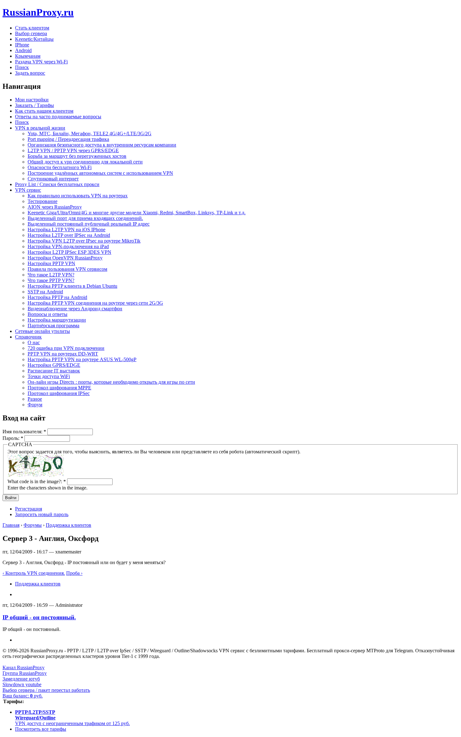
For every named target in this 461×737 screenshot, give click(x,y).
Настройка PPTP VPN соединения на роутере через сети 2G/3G (95, 303)
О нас (34, 342)
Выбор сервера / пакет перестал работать (46, 690)
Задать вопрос (30, 73)
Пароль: (13, 438)
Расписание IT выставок (54, 370)
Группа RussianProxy (25, 673)
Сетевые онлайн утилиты (42, 331)
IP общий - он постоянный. (39, 617)
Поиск (22, 67)
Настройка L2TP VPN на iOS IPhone (66, 229)
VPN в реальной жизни (40, 128)
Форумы (33, 525)
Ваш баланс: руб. (23, 695)
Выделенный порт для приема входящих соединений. (85, 218)
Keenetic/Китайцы (34, 39)
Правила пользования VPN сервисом (67, 269)
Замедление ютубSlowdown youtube (22, 681)
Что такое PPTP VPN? (51, 280)
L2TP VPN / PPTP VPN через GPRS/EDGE (73, 150)
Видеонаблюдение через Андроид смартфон (75, 308)
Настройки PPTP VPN (51, 263)
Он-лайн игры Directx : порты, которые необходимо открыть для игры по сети (111, 382)
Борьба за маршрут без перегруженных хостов (77, 156)
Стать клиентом (32, 27)
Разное (35, 399)
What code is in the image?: (37, 481)
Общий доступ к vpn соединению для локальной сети (85, 161)
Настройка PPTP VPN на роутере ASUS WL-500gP (82, 359)
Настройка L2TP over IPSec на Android (69, 235)
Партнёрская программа (53, 325)
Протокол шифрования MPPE (59, 387)
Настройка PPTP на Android (57, 297)
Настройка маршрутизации (57, 320)
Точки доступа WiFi (49, 376)
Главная (11, 525)
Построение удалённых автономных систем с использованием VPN (100, 173)
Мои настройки (32, 99)
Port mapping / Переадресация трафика (68, 139)
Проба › (74, 573)
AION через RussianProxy (55, 207)
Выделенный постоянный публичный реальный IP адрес (89, 224)
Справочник (28, 336)
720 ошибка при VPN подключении (66, 348)
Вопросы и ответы (47, 314)
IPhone (22, 44)
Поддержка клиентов (68, 525)
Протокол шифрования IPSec (59, 393)
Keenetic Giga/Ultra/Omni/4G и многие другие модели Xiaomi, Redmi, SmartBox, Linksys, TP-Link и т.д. (137, 212)
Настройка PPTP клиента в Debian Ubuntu (72, 286)
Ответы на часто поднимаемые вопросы (58, 116)
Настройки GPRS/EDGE (54, 365)
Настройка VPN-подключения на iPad (68, 246)
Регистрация (28, 508)
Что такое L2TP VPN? (51, 274)
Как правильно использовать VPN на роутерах (78, 195)
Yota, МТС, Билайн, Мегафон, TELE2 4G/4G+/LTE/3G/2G (89, 133)
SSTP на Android (45, 291)
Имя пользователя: (24, 431)
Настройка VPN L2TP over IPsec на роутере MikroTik (84, 240)
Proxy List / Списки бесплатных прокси (57, 184)
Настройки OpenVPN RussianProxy (65, 257)
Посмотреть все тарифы (40, 729)
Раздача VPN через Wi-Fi (41, 61)
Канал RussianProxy (24, 667)
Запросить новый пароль (41, 514)
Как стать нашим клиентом (44, 111)
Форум (35, 404)
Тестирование (42, 201)
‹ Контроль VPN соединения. (34, 573)
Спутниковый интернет (53, 178)
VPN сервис (28, 190)
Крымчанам (27, 56)
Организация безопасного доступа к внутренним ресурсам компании (102, 144)
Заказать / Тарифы (34, 105)
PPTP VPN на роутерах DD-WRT (63, 353)
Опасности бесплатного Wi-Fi (60, 167)
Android (23, 50)
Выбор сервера (31, 33)
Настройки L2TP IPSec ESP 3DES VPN (69, 252)
